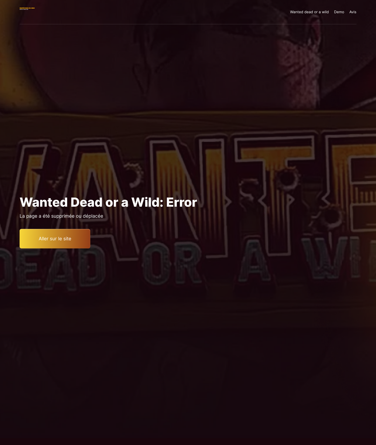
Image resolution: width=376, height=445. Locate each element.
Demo (339, 12)
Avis (352, 12)
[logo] (27, 12)
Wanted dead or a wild (309, 12)
